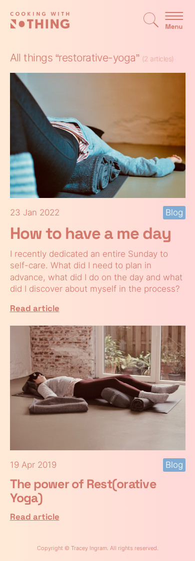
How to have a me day (90, 233)
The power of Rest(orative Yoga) (83, 490)
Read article (35, 308)
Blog (174, 212)
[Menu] (174, 21)
